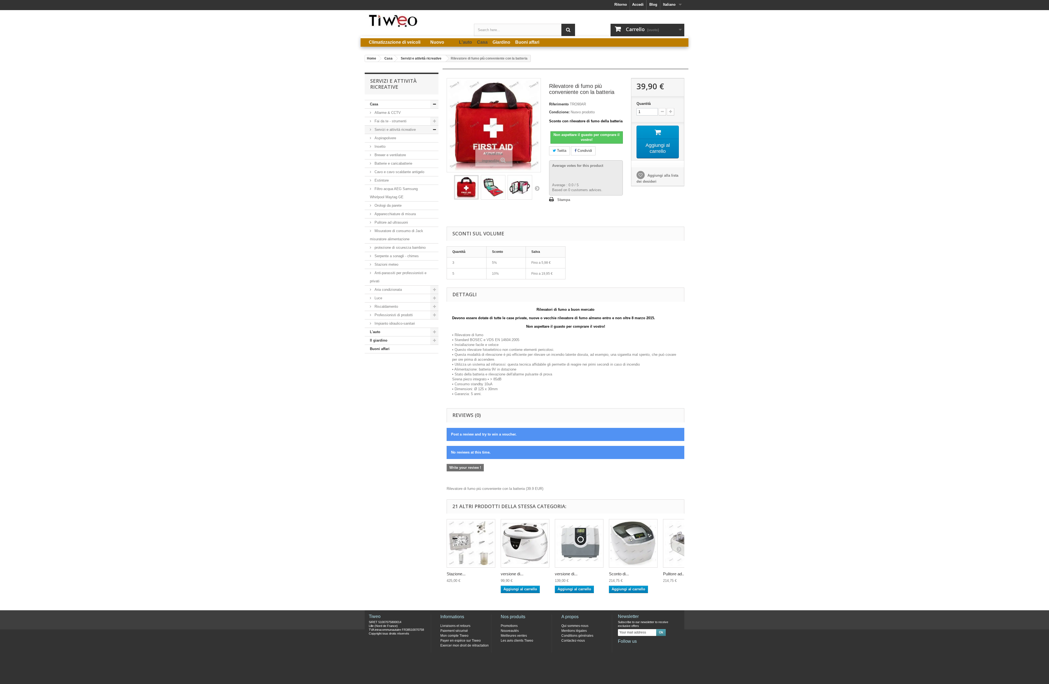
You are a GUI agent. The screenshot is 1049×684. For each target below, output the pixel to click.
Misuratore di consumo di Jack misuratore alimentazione (396, 235)
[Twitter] (631, 649)
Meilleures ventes (514, 636)
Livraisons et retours (455, 626)
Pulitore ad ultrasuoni (390, 222)
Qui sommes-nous (574, 626)
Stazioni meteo (385, 264)
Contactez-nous (573, 640)
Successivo (537, 188)
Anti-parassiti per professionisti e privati (398, 277)
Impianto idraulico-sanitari (394, 323)
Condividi (584, 151)
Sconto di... (619, 574)
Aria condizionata (387, 290)
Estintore (381, 180)
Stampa (563, 200)
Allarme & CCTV (387, 113)
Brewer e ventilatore (389, 155)
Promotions (509, 626)
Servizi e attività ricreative (394, 130)
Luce (377, 298)
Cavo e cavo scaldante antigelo (398, 172)
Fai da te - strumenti (389, 121)
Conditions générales (577, 636)
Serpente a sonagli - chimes (396, 256)
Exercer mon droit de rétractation (464, 645)
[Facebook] (622, 649)
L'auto (375, 332)
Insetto (379, 146)
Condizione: (559, 112)
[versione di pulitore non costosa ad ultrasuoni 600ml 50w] (525, 543)
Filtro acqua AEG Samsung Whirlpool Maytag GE (394, 193)
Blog (653, 4)
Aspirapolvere (384, 138)
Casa (374, 104)
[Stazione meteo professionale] (471, 543)
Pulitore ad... (674, 574)
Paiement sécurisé (454, 631)
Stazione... (456, 574)
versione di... (512, 574)
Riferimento (559, 104)
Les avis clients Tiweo (517, 640)
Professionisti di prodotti (393, 315)
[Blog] (649, 649)
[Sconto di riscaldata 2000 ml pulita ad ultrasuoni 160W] (633, 543)
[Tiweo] (415, 20)
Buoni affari (380, 349)
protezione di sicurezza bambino (399, 247)
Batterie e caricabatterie (392, 163)
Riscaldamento (385, 306)
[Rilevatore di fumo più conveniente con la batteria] (466, 187)
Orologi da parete (387, 205)
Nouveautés (510, 631)
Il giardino (378, 340)
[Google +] (640, 649)
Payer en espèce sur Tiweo (460, 640)
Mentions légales (574, 631)
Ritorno (620, 4)
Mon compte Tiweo (454, 636)
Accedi (638, 4)
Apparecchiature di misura (394, 214)
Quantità (644, 104)
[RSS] (658, 649)
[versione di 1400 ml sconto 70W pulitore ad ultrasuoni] (579, 543)
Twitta (561, 151)
